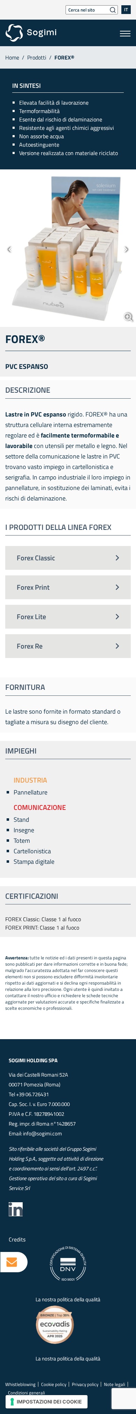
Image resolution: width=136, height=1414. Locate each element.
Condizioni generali (26, 1392)
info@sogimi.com (42, 1133)
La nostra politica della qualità (68, 1299)
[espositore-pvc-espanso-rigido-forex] (68, 248)
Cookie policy (53, 1384)
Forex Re (30, 645)
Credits (17, 1239)
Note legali (114, 1384)
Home (12, 57)
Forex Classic (36, 557)
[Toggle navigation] (125, 32)
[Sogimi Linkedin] (16, 1209)
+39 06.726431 (32, 1094)
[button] (10, 248)
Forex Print (33, 587)
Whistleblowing (20, 1384)
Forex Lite (31, 616)
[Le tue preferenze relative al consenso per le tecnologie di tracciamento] (47, 1401)
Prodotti (36, 57)
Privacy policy (85, 1384)
